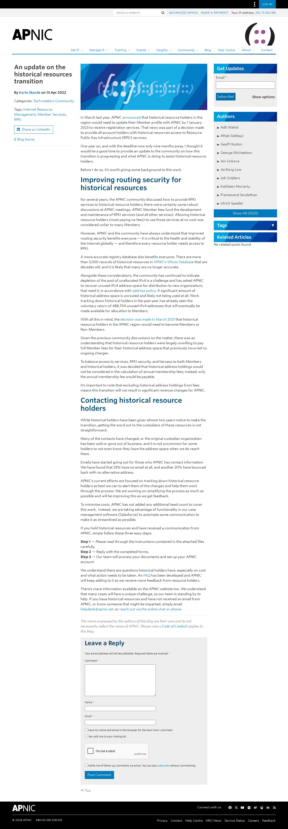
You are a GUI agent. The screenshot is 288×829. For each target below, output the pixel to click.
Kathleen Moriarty (235, 186)
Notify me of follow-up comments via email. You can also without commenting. (141, 765)
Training (120, 50)
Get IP (75, 50)
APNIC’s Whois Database (174, 262)
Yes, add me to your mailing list (106, 736)
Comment (92, 660)
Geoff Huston (231, 144)
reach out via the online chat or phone (150, 609)
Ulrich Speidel (232, 203)
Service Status (235, 820)
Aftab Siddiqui (232, 136)
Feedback (269, 820)
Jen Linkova (230, 161)
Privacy (162, 820)
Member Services (52, 114)
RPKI (18, 120)
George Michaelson (236, 153)
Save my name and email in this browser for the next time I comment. (130, 730)
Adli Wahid (229, 127)
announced (131, 117)
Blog (208, 50)
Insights (162, 50)
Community (186, 50)
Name (89, 702)
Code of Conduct (174, 626)
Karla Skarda (29, 93)
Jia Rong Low (231, 170)
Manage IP (96, 50)
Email (89, 716)
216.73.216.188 (265, 12)
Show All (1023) (245, 213)
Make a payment (214, 12)
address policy (144, 291)
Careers (253, 820)
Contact (266, 50)
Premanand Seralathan (239, 195)
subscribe (163, 765)
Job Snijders (230, 178)
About (246, 50)
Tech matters (43, 101)
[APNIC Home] (32, 34)
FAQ (146, 575)
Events (141, 50)
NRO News (213, 820)
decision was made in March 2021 (147, 319)
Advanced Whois (183, 12)
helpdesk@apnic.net (97, 609)
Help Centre (226, 50)
